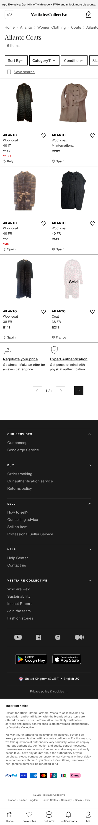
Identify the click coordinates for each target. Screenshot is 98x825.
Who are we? (18, 589)
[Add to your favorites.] (43, 135)
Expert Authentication (69, 359)
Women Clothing (51, 27)
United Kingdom (29, 800)
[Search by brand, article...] (9, 14)
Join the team (19, 611)
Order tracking (19, 473)
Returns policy (19, 488)
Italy (87, 800)
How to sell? (17, 512)
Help (11, 550)
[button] (88, 14)
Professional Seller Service (30, 534)
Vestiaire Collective (27, 581)
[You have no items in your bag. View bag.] (88, 14)
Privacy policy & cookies (47, 691)
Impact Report (19, 603)
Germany (66, 800)
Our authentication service (30, 481)
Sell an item (17, 526)
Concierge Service (23, 450)
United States (50, 800)
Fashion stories (20, 618)
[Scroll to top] (78, 390)
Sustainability (19, 596)
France (12, 800)
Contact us (16, 565)
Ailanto (26, 27)
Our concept (18, 442)
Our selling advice (22, 519)
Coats (76, 27)
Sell (11, 504)
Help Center (17, 558)
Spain (78, 800)
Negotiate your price (20, 359)
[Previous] (37, 390)
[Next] (60, 390)
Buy (10, 465)
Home (10, 27)
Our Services (19, 434)
